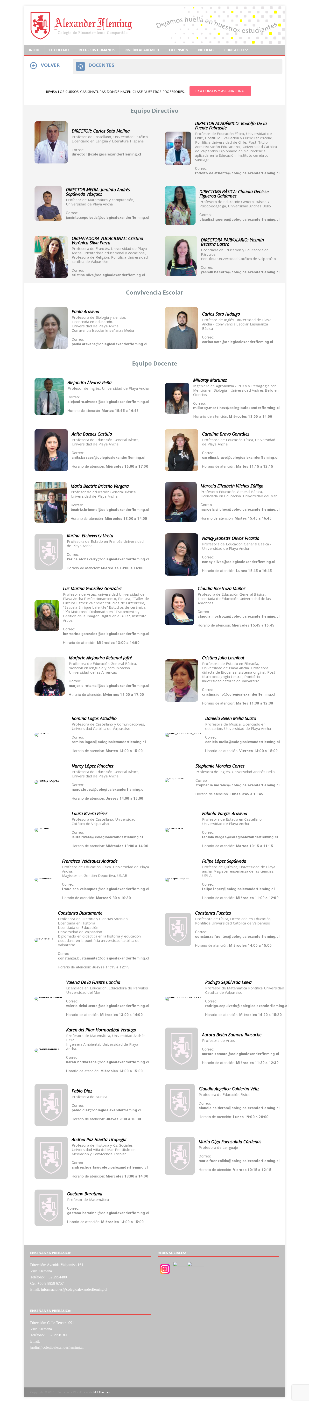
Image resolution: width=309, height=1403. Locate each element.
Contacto (234, 50)
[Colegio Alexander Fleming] (154, 42)
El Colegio (59, 50)
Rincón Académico (142, 50)
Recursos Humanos (97, 50)
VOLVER (50, 65)
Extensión (178, 50)
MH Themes (101, 1392)
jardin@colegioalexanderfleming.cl (57, 1347)
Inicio (34, 50)
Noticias (206, 50)
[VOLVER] (33, 65)
